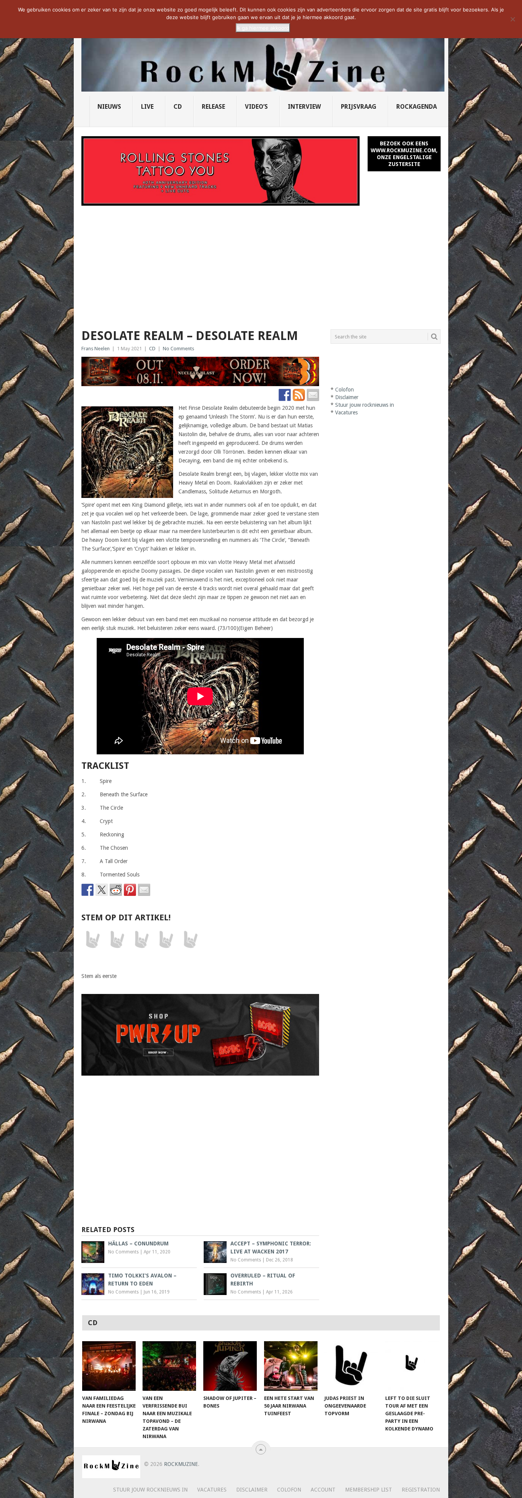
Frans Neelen (95, 348)
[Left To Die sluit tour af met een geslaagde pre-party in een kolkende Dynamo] (412, 1366)
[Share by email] (144, 890)
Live (147, 106)
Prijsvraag (358, 106)
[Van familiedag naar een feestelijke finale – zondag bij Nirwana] (109, 1366)
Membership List (368, 1490)
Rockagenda (416, 106)
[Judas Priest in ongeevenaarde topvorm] (351, 1366)
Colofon (344, 390)
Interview (304, 106)
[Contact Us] (313, 395)
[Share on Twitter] (102, 890)
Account (323, 1490)
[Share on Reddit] (116, 890)
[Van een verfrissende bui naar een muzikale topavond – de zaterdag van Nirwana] (169, 1366)
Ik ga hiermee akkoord (263, 28)
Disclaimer (346, 397)
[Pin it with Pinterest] (130, 890)
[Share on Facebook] (87, 890)
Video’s (256, 106)
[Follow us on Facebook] (285, 395)
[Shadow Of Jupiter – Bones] (230, 1366)
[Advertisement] (261, 262)
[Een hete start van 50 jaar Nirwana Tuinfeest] (291, 1366)
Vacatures (346, 412)
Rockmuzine (181, 1464)
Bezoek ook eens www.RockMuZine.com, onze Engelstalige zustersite (404, 153)
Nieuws (109, 106)
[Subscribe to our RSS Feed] (299, 395)
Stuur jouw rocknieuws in (364, 405)
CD (177, 106)
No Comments (178, 348)
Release (213, 106)
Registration (421, 1490)
